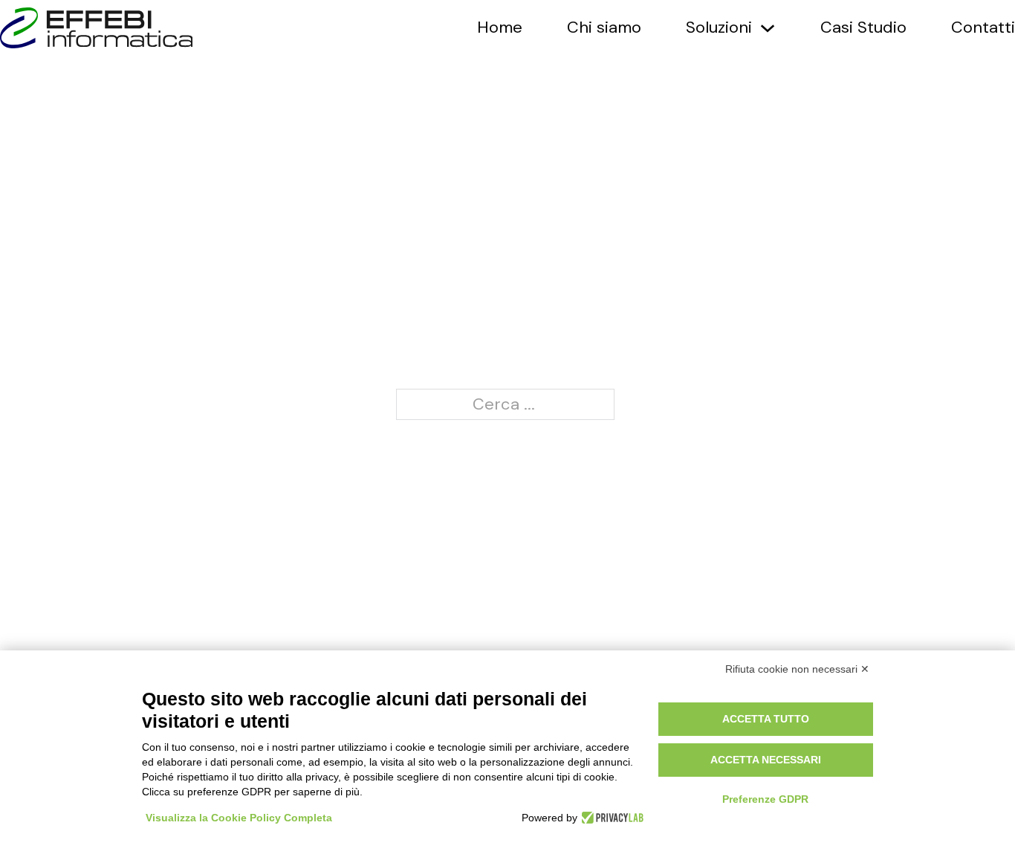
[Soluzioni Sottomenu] (767, 28)
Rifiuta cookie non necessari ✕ (797, 669)
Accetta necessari (765, 760)
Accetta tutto (765, 719)
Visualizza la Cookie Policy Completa (239, 818)
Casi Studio (863, 27)
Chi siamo (604, 27)
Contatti (983, 27)
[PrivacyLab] (610, 817)
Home (499, 27)
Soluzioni (719, 27)
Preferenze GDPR (765, 799)
